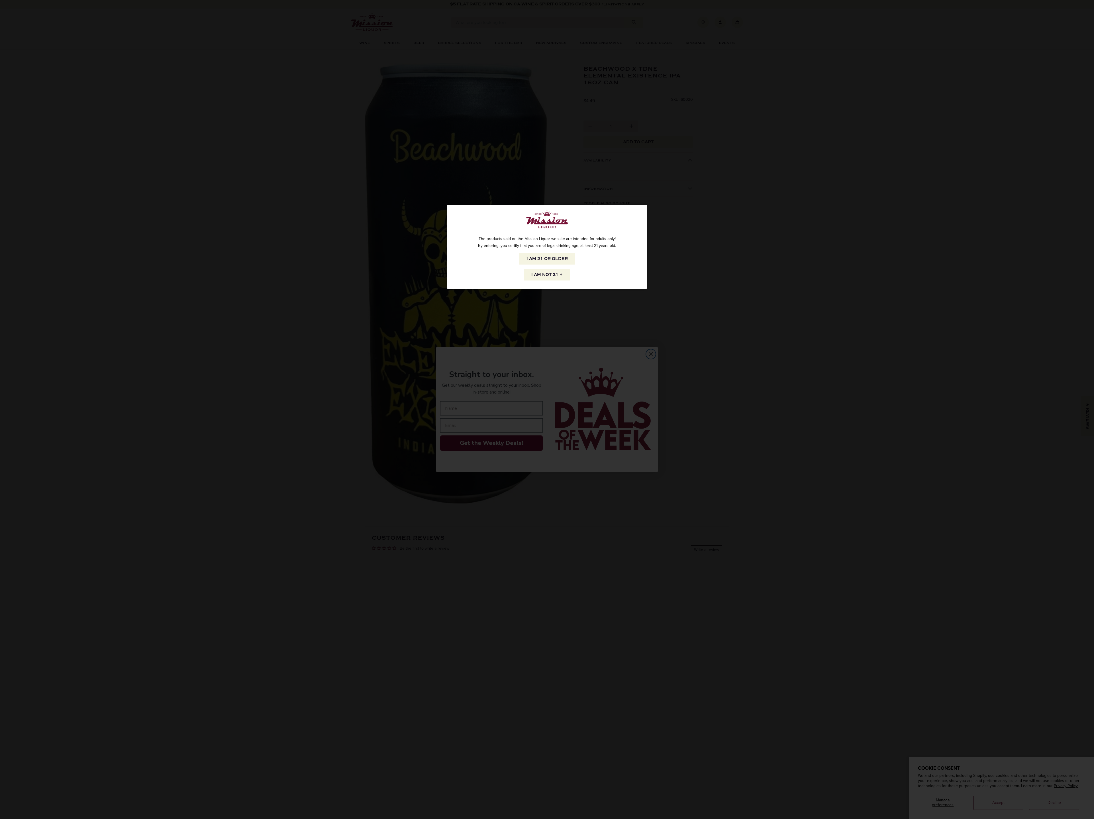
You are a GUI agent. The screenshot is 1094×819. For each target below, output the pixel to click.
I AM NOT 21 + (547, 274)
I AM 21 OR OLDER (547, 258)
